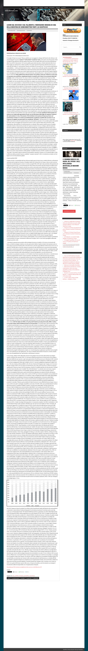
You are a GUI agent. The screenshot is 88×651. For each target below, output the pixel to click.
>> (72, 246)
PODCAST (58, 7)
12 (68, 246)
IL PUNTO (41, 7)
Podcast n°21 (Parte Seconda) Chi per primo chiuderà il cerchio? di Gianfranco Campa (72, 229)
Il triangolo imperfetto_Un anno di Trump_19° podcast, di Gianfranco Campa (71, 241)
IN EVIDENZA (35, 7)
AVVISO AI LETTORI (68, 101)
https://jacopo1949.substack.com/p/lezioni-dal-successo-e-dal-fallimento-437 (24, 567)
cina (13, 575)
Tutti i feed (73, 140)
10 (63, 246)
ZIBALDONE (28, 7)
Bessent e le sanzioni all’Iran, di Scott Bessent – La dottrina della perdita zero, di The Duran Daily (72, 274)
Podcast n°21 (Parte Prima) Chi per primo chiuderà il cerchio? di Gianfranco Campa (72, 234)
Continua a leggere (69, 211)
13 (70, 246)
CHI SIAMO (63, 7)
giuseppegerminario (21, 30)
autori (9, 578)
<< (63, 244)
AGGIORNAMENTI (67, 57)
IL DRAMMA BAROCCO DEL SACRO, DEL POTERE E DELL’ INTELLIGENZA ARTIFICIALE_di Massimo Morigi (72, 163)
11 (66, 246)
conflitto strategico (19, 575)
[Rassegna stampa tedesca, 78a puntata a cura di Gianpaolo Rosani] (74, 86)
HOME (23, 7)
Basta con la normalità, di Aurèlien (72, 265)
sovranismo (32, 575)
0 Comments (29, 30)
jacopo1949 (29, 578)
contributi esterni (15, 578)
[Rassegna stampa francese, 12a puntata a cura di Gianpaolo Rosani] (74, 99)
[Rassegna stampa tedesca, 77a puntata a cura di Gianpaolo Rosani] (73, 124)
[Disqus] (32, 599)
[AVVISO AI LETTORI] (67, 111)
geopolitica (26, 575)
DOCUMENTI (52, 7)
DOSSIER (46, 7)
